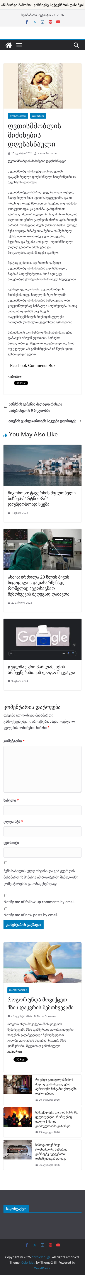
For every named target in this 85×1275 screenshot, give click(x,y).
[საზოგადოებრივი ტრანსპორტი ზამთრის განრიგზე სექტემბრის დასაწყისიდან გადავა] (17, 1155)
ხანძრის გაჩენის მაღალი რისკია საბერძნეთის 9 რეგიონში (35, 407)
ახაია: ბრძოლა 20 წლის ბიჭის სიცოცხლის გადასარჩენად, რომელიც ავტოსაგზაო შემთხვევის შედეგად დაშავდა (38, 585)
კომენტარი (14, 741)
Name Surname (47, 153)
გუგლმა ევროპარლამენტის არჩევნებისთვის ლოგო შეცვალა (41, 669)
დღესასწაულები (18, 115)
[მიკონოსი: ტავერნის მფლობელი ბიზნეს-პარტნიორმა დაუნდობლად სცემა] (42, 447)
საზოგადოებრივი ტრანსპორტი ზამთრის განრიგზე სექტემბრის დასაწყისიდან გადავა (51, 1152)
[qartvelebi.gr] (8, 45)
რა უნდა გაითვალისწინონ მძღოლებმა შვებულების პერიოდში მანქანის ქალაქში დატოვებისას (55, 1086)
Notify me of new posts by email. (30, 914)
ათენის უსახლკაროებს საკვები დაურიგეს (42, 421)
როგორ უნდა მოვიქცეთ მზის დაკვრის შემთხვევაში (40, 1003)
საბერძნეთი (38, 115)
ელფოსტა (13, 821)
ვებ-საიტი (11, 842)
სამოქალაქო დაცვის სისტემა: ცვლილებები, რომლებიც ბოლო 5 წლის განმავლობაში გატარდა (56, 1119)
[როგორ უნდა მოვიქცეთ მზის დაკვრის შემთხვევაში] (42, 962)
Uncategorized (18, 990)
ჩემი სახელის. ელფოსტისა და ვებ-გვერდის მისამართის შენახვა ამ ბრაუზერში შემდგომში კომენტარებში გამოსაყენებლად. (40, 877)
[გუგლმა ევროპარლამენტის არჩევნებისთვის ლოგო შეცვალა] (42, 621)
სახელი (11, 800)
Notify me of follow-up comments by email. (39, 901)
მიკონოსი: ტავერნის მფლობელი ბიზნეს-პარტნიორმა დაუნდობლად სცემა (42, 498)
